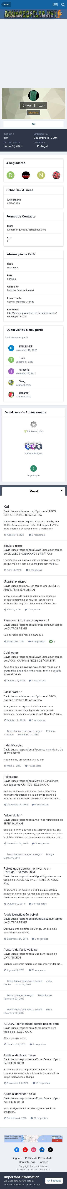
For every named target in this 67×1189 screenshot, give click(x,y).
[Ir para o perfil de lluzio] (26, 175)
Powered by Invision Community (34, 1169)
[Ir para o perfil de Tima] (11, 360)
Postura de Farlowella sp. (21, 949)
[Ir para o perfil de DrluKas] (10, 175)
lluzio (10, 995)
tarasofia (24, 369)
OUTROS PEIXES (17, 628)
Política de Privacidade (38, 1158)
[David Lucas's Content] (33, 124)
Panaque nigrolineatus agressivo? (26, 620)
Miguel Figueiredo (45, 876)
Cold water (11, 652)
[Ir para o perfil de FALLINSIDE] (11, 348)
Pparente (39, 749)
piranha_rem (41, 624)
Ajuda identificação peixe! (21, 914)
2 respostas (35, 569)
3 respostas (38, 534)
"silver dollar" (13, 815)
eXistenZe (40, 1059)
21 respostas (42, 1083)
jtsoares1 (24, 392)
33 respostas (39, 903)
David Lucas (11, 511)
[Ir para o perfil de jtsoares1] (11, 394)
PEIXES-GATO (12, 753)
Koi (6, 506)
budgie (50, 854)
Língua (16, 1158)
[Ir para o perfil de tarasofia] (11, 371)
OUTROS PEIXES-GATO (35, 784)
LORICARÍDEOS (12, 957)
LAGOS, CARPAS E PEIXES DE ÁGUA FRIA (31, 660)
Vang (22, 381)
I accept (55, 1180)
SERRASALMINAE (13, 823)
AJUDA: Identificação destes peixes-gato (31, 1024)
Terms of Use (32, 1184)
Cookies (43, 1162)
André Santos (42, 1027)
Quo (36, 953)
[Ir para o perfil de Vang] (11, 383)
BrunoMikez (41, 918)
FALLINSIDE (26, 346)
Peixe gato (11, 776)
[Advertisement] (33, 53)
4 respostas (38, 641)
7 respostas (34, 765)
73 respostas (38, 970)
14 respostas (41, 843)
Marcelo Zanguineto (46, 780)
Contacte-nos (27, 1162)
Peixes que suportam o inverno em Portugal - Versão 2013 (27, 870)
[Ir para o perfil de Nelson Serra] (41, 175)
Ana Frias (39, 819)
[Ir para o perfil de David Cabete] (56, 175)
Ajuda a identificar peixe (20, 1055)
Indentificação (13, 745)
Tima (22, 358)
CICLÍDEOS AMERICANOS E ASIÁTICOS (30, 553)
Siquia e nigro (13, 545)
